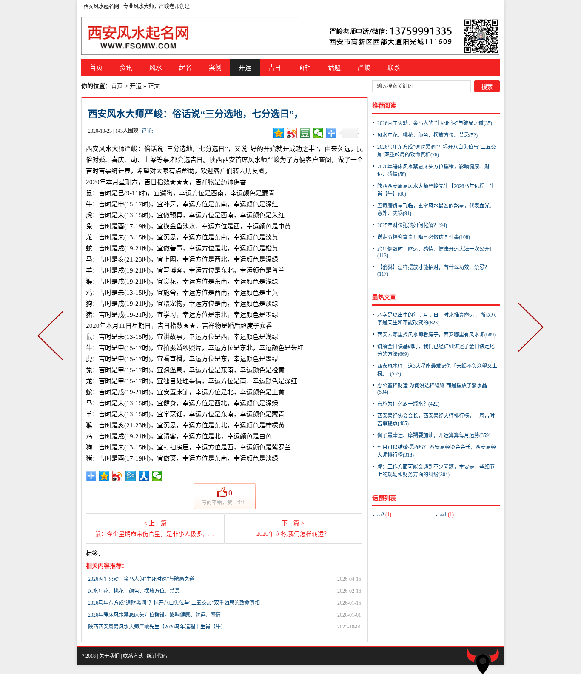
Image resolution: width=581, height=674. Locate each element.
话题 (334, 67)
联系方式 (133, 656)
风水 (155, 67)
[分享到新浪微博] (292, 133)
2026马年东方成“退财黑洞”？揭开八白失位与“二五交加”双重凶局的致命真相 (174, 603)
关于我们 (109, 656)
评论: (147, 131)
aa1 (447, 515)
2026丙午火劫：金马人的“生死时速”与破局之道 (141, 579)
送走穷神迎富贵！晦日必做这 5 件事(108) (423, 237)
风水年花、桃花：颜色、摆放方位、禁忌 (134, 591)
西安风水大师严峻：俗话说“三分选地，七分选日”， (195, 113)
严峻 (364, 67)
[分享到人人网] (144, 476)
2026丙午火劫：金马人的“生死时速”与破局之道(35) (434, 123)
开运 (245, 67)
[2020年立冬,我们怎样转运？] (529, 337)
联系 (393, 67)
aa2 (384, 515)
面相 (304, 67)
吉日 (274, 67)
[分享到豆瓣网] (305, 133)
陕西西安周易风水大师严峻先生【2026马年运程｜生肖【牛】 (157, 627)
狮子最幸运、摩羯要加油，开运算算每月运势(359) (433, 435)
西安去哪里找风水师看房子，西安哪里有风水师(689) (436, 335)
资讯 (126, 67)
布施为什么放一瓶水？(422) (408, 404)
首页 (96, 67)
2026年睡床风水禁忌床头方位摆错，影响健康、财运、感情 (154, 615)
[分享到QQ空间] (278, 133)
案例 (215, 67)
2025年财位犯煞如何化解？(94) (412, 225)
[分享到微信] (318, 133)
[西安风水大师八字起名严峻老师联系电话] (290, 36)
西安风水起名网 (101, 6)
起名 (185, 67)
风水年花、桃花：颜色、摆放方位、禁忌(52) (427, 135)
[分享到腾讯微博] (130, 476)
